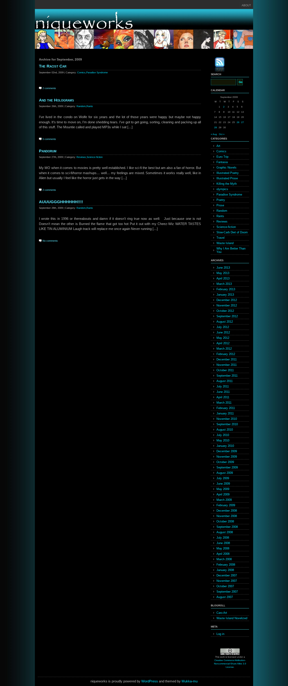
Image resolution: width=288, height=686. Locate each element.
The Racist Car (52, 66)
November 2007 (226, 581)
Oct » (222, 134)
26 (238, 122)
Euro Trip (222, 156)
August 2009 (224, 473)
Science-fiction (95, 157)
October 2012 (225, 311)
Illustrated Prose (227, 178)
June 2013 (223, 267)
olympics (222, 189)
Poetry (220, 200)
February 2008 (225, 564)
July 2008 (222, 537)
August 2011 (224, 381)
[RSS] (216, 65)
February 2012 (225, 354)
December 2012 (226, 300)
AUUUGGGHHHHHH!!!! (61, 202)
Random (81, 106)
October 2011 (225, 370)
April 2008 (223, 554)
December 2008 (226, 510)
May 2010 (222, 440)
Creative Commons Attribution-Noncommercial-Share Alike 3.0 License (230, 663)
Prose (220, 205)
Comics (81, 72)
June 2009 (223, 483)
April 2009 (223, 494)
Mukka (187, 681)
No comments (50, 240)
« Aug (214, 134)
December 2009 (226, 451)
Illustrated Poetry (227, 173)
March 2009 (224, 500)
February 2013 (225, 289)
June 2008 (223, 543)
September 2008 (227, 527)
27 (242, 122)
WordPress (149, 681)
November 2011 (226, 365)
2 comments (49, 88)
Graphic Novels (226, 167)
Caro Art (221, 612)
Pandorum (47, 151)
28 (215, 127)
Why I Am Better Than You (230, 250)
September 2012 (227, 316)
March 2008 (224, 559)
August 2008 (224, 532)
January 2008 (225, 570)
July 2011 (222, 386)
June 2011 (223, 392)
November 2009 (226, 456)
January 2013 (225, 294)
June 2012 (223, 332)
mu (195, 681)
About (246, 5)
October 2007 (225, 586)
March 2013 (224, 284)
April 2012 (223, 343)
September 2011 (227, 375)
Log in (220, 634)
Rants (89, 106)
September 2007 (227, 591)
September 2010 (227, 424)
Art (218, 146)
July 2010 (222, 435)
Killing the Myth (226, 183)
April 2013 (223, 278)
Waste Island (225, 243)
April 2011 (222, 397)
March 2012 (224, 348)
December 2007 (226, 575)
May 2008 (222, 548)
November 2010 (226, 419)
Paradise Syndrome (97, 72)
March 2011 (224, 402)
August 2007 (224, 597)
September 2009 (227, 467)
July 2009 (222, 478)
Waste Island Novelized (231, 618)
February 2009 (225, 505)
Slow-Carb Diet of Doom (232, 232)
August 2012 (224, 321)
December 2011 (226, 359)
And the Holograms (56, 100)
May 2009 (222, 489)
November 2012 (226, 305)
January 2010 (225, 446)
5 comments (49, 139)
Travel (220, 237)
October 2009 (225, 462)
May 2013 (222, 273)
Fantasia (222, 162)
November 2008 (226, 516)
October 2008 (225, 521)
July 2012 (222, 327)
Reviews (81, 157)
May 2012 (222, 338)
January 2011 (225, 413)
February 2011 (225, 408)
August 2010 (224, 429)
